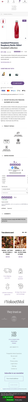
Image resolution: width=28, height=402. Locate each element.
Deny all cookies (20, 397)
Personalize (10, 399)
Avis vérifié (5, 199)
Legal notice (14, 363)
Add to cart (18, 83)
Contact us (14, 368)
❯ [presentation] (25, 232)
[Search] (14, 2)
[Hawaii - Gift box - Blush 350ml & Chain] (7, 242)
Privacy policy (14, 361)
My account (14, 356)
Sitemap (14, 366)
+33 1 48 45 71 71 (14, 347)
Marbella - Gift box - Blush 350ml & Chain (20, 252)
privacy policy (24, 388)
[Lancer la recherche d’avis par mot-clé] (27, 193)
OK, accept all (8, 397)
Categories (8, 2)
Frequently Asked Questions (14, 353)
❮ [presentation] (23, 232)
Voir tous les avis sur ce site (15, 172)
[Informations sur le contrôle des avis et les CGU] (22, 170)
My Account (25, 2)
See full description (5, 62)
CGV (14, 358)
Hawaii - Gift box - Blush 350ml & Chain (7, 252)
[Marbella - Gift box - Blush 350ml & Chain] (20, 242)
